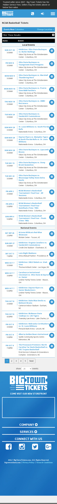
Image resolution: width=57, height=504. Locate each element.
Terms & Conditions (44, 462)
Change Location (46, 29)
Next (31, 361)
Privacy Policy (28, 462)
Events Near (14, 29)
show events (27, 368)
